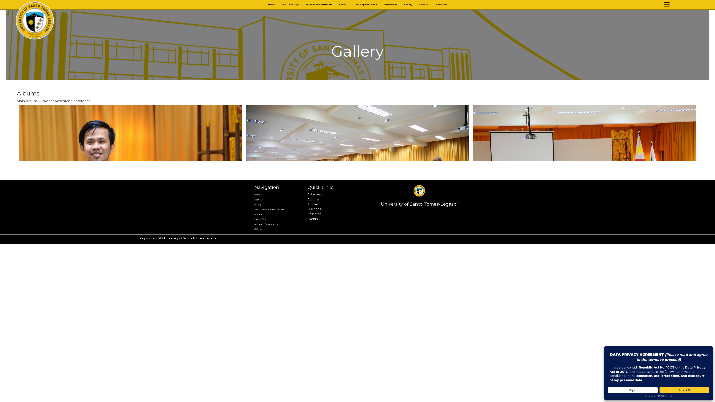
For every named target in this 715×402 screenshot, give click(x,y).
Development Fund (366, 4)
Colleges (258, 229)
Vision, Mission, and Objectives (269, 209)
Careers (423, 4)
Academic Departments (318, 4)
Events (312, 219)
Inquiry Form (260, 219)
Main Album (27, 101)
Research (314, 214)
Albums (313, 199)
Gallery (408, 4)
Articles (312, 204)
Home (271, 4)
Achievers (314, 194)
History (257, 204)
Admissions (390, 4)
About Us (258, 199)
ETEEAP (343, 4)
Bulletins (314, 209)
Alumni (258, 214)
